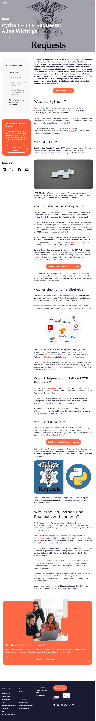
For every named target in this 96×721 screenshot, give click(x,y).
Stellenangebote (24, 692)
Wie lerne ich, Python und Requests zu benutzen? (17, 102)
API (61, 398)
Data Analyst (50, 536)
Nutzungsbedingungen (8, 714)
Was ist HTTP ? (16, 77)
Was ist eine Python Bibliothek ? (18, 84)
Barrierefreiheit (40, 695)
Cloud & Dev (5, 18)
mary (9, 37)
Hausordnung (6, 699)
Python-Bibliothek (75, 242)
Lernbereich (60, 688)
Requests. (53, 370)
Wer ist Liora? (6, 689)
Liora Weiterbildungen (63, 90)
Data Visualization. (78, 357)
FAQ (3, 702)
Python (37, 108)
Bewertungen (6, 696)
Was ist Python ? (15, 72)
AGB (3, 711)
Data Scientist (61, 536)
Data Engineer (73, 536)
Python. (62, 435)
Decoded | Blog (23, 702)
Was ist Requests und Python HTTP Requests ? (17, 92)
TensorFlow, (56, 367)
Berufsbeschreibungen (26, 705)
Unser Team (22, 689)
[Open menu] (91, 3)
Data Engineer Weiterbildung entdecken (63, 266)
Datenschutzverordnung (9, 705)
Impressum (5, 708)
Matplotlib (65, 367)
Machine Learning (48, 357)
